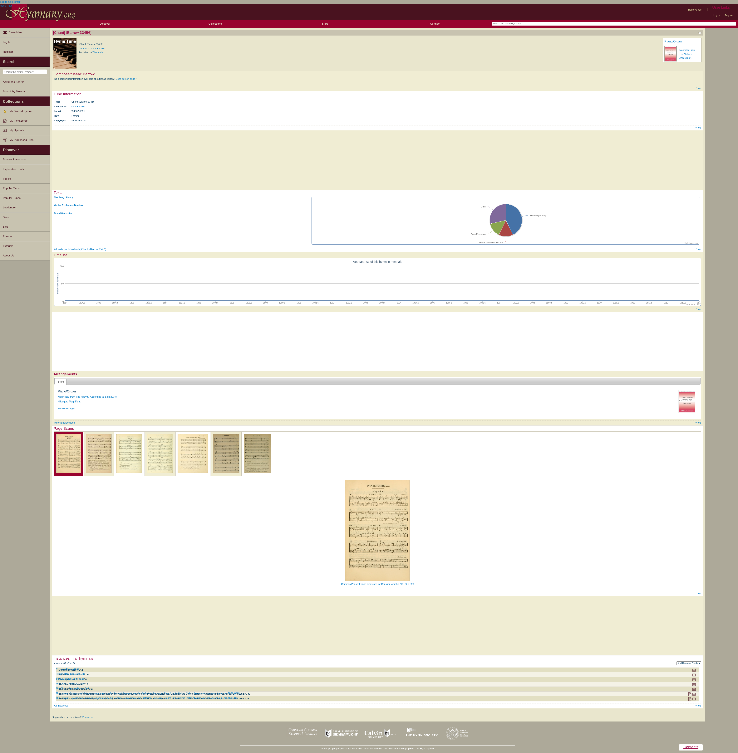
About (324, 748)
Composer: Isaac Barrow (92, 48)
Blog (5, 226)
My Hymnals (16, 130)
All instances (61, 705)
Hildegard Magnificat (69, 401)
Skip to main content (10, 2)
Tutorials (8, 246)
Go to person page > (126, 79)
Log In (7, 42)
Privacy (345, 748)
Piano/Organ (673, 41)
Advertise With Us (373, 748)
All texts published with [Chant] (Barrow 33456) (80, 249)
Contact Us (356, 748)
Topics (7, 178)
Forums (7, 236)
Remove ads (694, 9)
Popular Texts (11, 188)
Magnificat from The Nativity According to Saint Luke (87, 396)
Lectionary (9, 207)
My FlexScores (18, 120)
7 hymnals (97, 52)
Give (411, 748)
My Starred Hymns (20, 111)
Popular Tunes (12, 198)
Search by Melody (14, 91)
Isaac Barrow (78, 106)
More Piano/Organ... (67, 408)
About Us (8, 255)
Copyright (334, 748)
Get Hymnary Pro (425, 748)
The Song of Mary (63, 197)
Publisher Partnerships (396, 748)
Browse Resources (14, 159)
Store (325, 23)
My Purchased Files (21, 139)
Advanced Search (13, 81)
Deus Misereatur (63, 213)
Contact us (87, 717)
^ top (698, 88)
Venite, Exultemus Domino (68, 205)
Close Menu (16, 32)
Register (729, 15)
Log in (716, 15)
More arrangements (65, 422)
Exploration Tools (13, 169)
